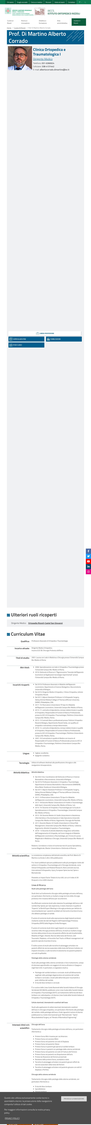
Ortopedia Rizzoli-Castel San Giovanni (45, 623)
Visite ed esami (60, 2)
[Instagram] (88, 572)
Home (9, 28)
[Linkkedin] (88, 566)
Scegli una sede (22, 2)
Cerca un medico (36, 2)
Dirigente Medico (43, 59)
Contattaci (71, 2)
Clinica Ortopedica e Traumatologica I (49, 52)
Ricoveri (48, 2)
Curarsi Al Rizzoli (20, 28)
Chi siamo (10, 2)
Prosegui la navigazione (74, 1098)
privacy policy (12, 1118)
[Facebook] (88, 551)
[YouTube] (88, 561)
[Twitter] (88, 556)
